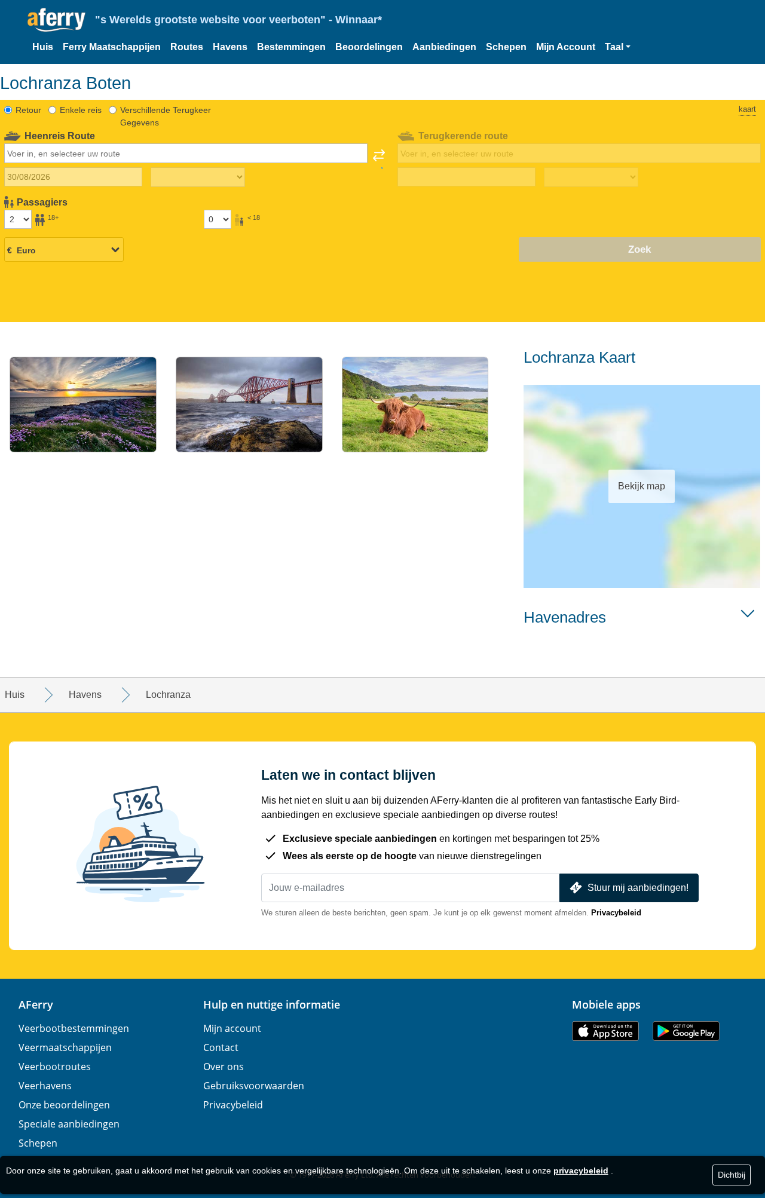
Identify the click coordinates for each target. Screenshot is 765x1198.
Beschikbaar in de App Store (605, 1031)
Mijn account (232, 1028)
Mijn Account (565, 47)
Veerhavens (45, 1085)
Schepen (506, 47)
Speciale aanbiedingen (69, 1123)
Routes (186, 47)
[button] (617, 47)
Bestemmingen (291, 47)
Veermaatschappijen (65, 1047)
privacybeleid (580, 1170)
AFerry (36, 1004)
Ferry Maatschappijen (112, 47)
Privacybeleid (616, 912)
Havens (230, 47)
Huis (42, 47)
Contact (220, 1047)
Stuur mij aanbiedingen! (637, 888)
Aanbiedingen (444, 47)
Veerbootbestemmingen (74, 1028)
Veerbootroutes (55, 1066)
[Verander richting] (379, 158)
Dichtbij (731, 1174)
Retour (28, 110)
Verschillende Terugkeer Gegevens (165, 116)
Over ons (223, 1066)
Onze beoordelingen (64, 1104)
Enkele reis (81, 110)
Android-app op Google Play (686, 1031)
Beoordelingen (369, 47)
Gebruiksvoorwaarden (253, 1085)
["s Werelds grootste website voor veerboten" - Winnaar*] (56, 20)
